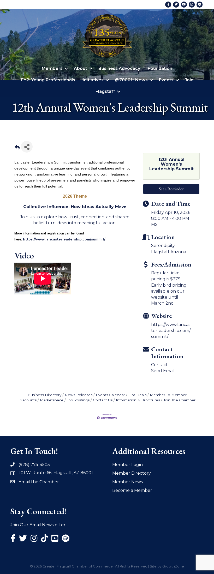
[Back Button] (17, 148)
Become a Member (132, 490)
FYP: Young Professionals (48, 79)
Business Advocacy (119, 68)
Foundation (160, 68)
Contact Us (102, 400)
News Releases (78, 395)
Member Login (127, 464)
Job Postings (78, 400)
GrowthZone (173, 566)
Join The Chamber (179, 400)
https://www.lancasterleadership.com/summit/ (171, 330)
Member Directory (131, 473)
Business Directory (44, 395)
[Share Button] (27, 147)
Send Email (163, 370)
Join (189, 79)
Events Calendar (110, 395)
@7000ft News (131, 79)
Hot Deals (137, 395)
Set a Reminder (171, 189)
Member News (127, 481)
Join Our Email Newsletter (38, 524)
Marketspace (51, 400)
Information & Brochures (138, 400)
